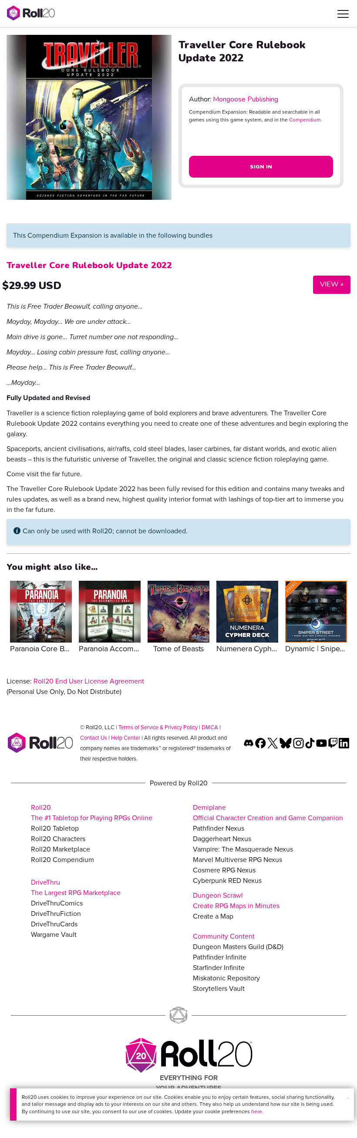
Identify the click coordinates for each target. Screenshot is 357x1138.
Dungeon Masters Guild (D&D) (238, 946)
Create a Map (213, 916)
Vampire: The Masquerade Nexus (243, 849)
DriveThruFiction (56, 913)
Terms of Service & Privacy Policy (158, 727)
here (256, 1111)
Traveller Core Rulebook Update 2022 (89, 265)
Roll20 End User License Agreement (89, 681)
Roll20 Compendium (62, 859)
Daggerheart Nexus (222, 838)
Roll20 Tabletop (55, 828)
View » (328, 284)
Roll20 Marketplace (60, 849)
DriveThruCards (54, 924)
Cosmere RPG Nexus (224, 870)
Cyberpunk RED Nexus (227, 880)
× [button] (348, 1098)
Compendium (305, 119)
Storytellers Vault (219, 988)
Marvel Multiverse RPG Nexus (237, 859)
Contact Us (93, 737)
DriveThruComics (57, 903)
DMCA (210, 727)
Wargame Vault (54, 934)
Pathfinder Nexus (218, 828)
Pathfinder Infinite (219, 957)
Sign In (261, 166)
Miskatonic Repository (226, 978)
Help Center (125, 737)
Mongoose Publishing (245, 99)
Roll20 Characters (58, 838)
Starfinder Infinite (219, 967)
